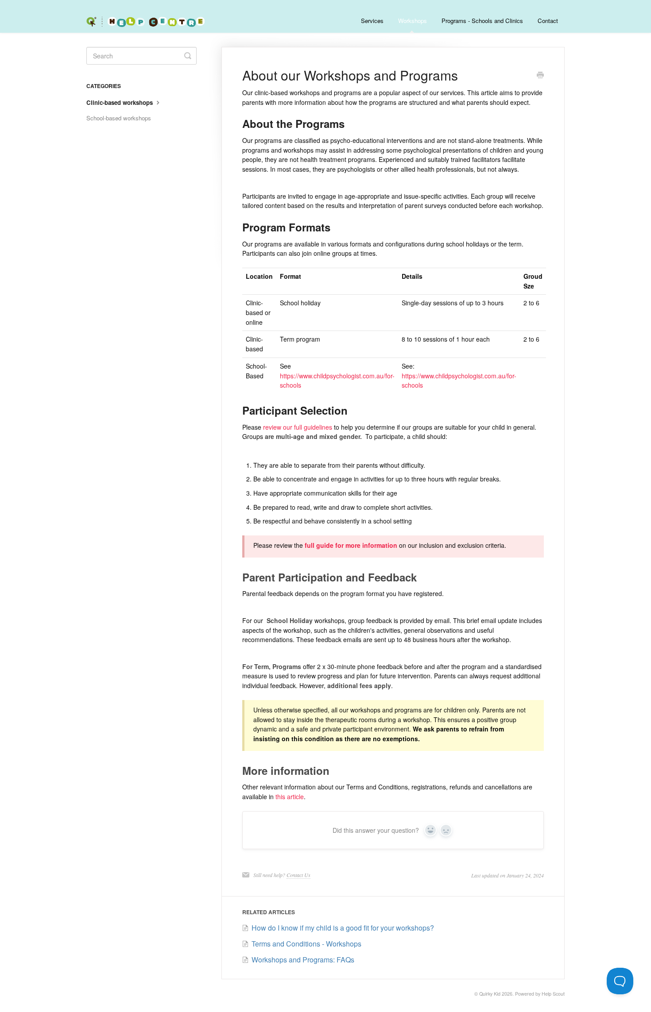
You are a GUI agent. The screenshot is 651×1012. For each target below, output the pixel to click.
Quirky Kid (489, 993)
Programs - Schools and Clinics (482, 20)
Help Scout (553, 993)
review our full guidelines (298, 427)
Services (372, 20)
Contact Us (298, 874)
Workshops (412, 20)
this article (289, 796)
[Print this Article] (540, 76)
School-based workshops (118, 118)
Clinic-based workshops (120, 102)
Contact (548, 20)
